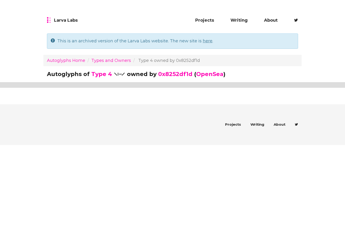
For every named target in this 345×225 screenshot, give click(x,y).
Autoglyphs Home (66, 60)
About (271, 20)
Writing (239, 20)
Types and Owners (111, 60)
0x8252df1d (175, 74)
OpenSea (209, 74)
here (207, 41)
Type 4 (101, 74)
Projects (204, 20)
